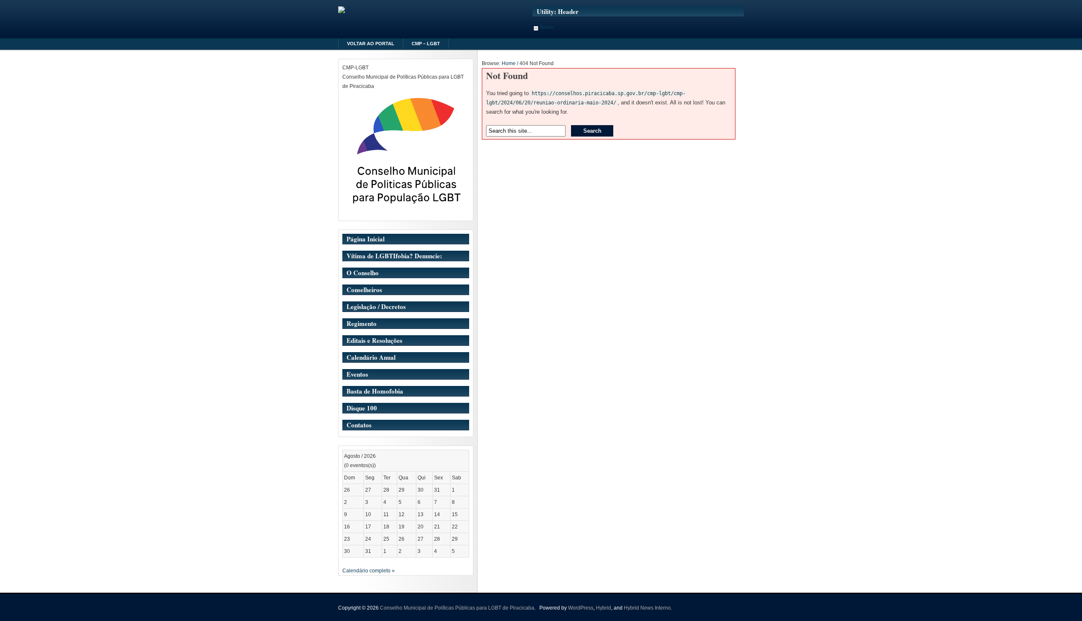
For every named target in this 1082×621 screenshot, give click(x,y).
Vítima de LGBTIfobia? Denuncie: (394, 255)
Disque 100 (362, 408)
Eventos (357, 374)
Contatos (359, 425)
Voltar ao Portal (370, 43)
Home (509, 63)
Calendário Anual (371, 357)
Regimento (362, 323)
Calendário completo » (368, 571)
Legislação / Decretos (376, 306)
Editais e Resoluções (374, 340)
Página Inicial (366, 238)
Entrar (547, 27)
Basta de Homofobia (375, 391)
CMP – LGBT (426, 43)
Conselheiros (364, 289)
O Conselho (363, 272)
